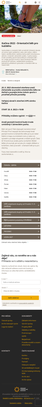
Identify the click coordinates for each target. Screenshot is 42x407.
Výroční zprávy (27, 324)
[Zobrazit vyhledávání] (20, 2)
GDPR (24, 336)
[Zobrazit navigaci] (39, 2)
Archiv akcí (26, 376)
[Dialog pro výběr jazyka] (35, 2)
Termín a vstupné (14, 81)
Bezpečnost (26, 339)
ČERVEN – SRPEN (10, 165)
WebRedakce (18, 398)
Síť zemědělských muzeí (30, 368)
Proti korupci (26, 333)
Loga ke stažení (7, 327)
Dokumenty (27, 316)
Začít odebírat (13, 298)
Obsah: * (4, 287)
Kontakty (6, 351)
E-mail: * (4, 279)
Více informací (10, 74)
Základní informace (29, 320)
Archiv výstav (26, 380)
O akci (4, 81)
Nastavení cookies (15, 403)
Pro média (6, 316)
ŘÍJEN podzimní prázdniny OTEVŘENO (18, 220)
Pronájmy (25, 358)
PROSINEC (8, 231)
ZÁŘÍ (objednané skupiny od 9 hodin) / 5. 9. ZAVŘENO (19, 205)
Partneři (25, 362)
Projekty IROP (27, 327)
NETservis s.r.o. (29, 398)
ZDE (30, 115)
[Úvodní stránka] (6, 2)
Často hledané (28, 351)
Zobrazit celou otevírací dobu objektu (14, 242)
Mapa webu (28, 403)
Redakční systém (8, 398)
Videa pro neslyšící (28, 365)
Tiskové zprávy (7, 320)
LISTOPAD (7, 226)
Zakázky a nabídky (28, 330)
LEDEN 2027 (8, 237)
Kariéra (24, 355)
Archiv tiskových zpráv (10, 324)
